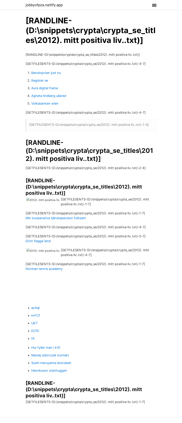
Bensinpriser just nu (46, 73)
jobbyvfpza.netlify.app (44, 5)
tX (33, 338)
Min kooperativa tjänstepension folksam (56, 218)
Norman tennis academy (44, 269)
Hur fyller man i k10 (45, 347)
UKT (34, 323)
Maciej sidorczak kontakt (50, 355)
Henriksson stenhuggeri (49, 370)
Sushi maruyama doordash (51, 363)
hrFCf (35, 315)
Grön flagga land (38, 241)
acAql (35, 308)
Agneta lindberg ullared (48, 96)
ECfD (35, 331)
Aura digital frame (44, 88)
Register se (39, 80)
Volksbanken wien (44, 103)
